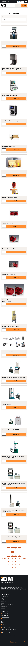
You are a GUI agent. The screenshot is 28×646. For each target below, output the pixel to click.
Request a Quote (5, 615)
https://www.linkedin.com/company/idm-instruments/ (6, 635)
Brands (2, 603)
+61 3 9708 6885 (5, 1)
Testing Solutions (4, 596)
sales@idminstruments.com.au (8, 618)
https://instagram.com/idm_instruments (23, 635)
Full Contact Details (6, 613)
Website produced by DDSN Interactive (10, 641)
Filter (3, 17)
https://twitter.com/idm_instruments (19, 635)
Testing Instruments (11, 9)
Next (23, 558)
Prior (4, 558)
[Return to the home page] (3, 6)
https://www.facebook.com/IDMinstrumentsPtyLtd (2, 635)
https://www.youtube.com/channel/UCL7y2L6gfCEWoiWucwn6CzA (10, 635)
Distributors (3, 601)
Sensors (2, 598)
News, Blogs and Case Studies (7, 604)
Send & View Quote (24, 6)
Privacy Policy (4, 606)
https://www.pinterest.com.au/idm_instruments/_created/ (14, 635)
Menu (26, 1)
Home (3, 9)
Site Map (3, 608)
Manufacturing (4, 599)
